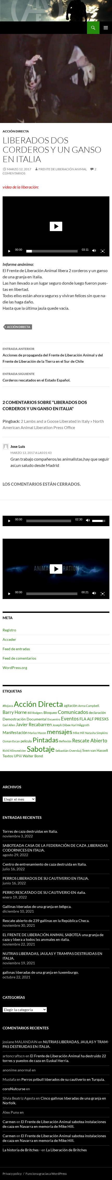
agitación (70, 705)
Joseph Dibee (61, 725)
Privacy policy (12, 1174)
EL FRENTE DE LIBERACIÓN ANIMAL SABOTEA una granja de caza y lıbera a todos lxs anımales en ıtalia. (53, 937)
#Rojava (8, 705)
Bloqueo (50, 713)
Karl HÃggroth (80, 725)
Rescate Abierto (89, 740)
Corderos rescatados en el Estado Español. (36, 377)
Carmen (9, 1121)
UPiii (18, 756)
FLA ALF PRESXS (94, 719)
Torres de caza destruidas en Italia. (30, 831)
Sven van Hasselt (95, 750)
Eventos (70, 718)
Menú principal (105, 27)
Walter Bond (33, 756)
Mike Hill (78, 733)
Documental (37, 719)
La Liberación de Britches (66, 1150)
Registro (9, 630)
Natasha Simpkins (96, 733)
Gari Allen (9, 725)
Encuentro (53, 719)
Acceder (9, 639)
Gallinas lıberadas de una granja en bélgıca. (37, 906)
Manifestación (15, 732)
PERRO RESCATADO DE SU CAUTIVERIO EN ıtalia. (44, 892)
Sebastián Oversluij (68, 751)
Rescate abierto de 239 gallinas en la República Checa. (46, 920)
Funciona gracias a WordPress (46, 1174)
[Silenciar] (94, 251)
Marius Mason (37, 733)
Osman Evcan (11, 741)
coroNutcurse (14, 1089)
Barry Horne (15, 712)
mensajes (59, 731)
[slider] (52, 251)
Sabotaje (41, 748)
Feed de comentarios (19, 658)
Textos (8, 756)
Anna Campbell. (89, 706)
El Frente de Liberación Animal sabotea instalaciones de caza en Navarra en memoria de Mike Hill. (54, 1124)
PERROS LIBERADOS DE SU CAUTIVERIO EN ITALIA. (46, 878)
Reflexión (65, 741)
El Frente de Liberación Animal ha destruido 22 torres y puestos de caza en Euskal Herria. (54, 1058)
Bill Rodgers (35, 712)
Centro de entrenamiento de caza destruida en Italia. (44, 864)
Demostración (14, 719)
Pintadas (45, 740)
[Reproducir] (9, 251)
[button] (56, 226)
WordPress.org (15, 667)
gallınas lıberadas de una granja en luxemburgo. (41, 972)
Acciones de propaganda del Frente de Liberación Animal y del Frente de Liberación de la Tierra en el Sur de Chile (53, 355)
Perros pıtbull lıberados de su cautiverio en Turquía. (63, 1079)
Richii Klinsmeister (14, 750)
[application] (56, 226)
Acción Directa (18, 326)
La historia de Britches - (22, 1150)
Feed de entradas (16, 649)
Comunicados (73, 712)
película (26, 741)
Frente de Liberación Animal (63, 169)
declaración (97, 713)
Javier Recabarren (34, 724)
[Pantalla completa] (102, 251)
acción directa (16, 131)
